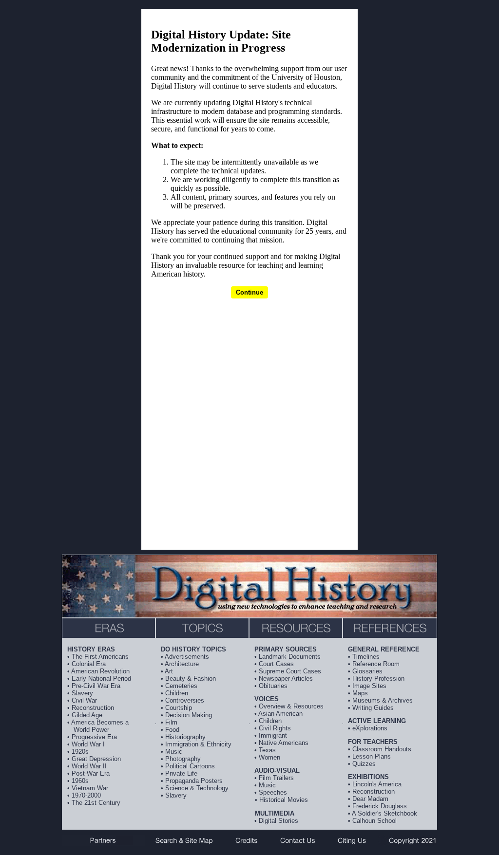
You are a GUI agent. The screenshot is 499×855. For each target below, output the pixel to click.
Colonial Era (89, 664)
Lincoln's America (377, 784)
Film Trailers (276, 777)
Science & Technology (197, 788)
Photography (183, 758)
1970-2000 (86, 795)
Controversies (184, 700)
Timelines (366, 656)
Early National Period (101, 678)
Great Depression (96, 758)
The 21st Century (96, 802)
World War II (89, 766)
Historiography (185, 737)
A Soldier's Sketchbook (384, 813)
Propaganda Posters (194, 780)
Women (269, 757)
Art (169, 671)
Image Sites (369, 685)
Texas (267, 750)
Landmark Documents (290, 656)
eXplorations (369, 728)
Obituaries (273, 685)
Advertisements (187, 656)
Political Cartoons (190, 766)
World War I (88, 744)
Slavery (82, 693)
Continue (249, 292)
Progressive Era (94, 737)
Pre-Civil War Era (96, 685)
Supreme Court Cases (290, 671)
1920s (80, 751)
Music (173, 751)
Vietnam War (90, 788)
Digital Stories (278, 820)
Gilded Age (87, 715)
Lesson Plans (371, 756)
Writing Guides (373, 707)
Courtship (178, 707)
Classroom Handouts (381, 749)
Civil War (84, 700)
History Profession (378, 678)
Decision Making (188, 715)
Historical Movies (283, 799)
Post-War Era (91, 773)
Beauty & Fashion (190, 678)
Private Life (181, 773)
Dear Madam (370, 798)
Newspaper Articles (286, 678)
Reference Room (376, 664)
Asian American (280, 713)
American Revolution (100, 671)
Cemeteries (181, 685)
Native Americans (283, 742)
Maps (360, 693)
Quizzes (364, 763)
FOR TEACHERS (373, 741)
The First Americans (100, 656)
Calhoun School (374, 820)
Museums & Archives (382, 700)
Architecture (182, 664)
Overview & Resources (291, 706)
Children (176, 693)
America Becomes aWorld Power (100, 726)
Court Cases (276, 664)
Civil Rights (275, 728)
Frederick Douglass (379, 806)
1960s (80, 780)
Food (172, 729)
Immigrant (273, 735)
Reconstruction (93, 707)
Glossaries (367, 671)
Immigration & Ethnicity (198, 744)
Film (171, 722)
